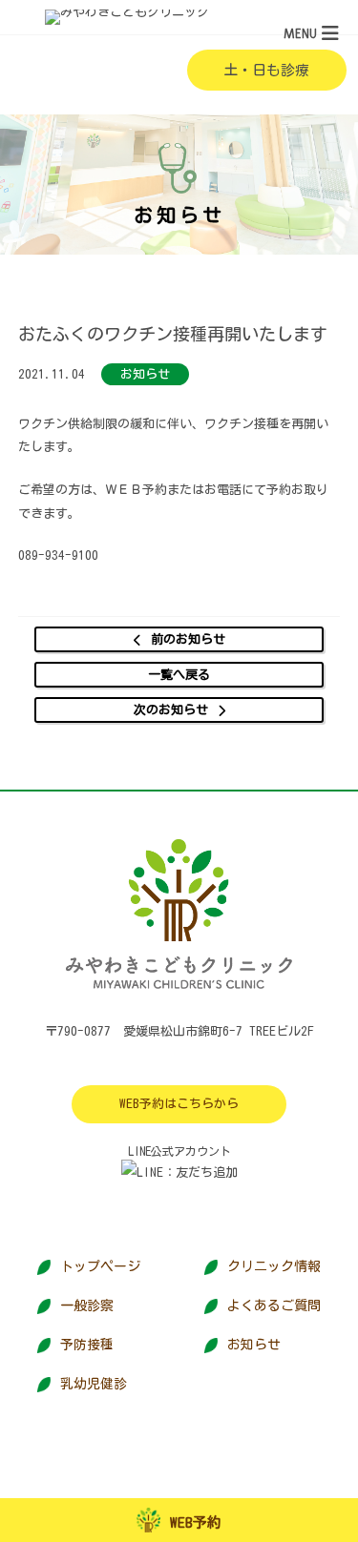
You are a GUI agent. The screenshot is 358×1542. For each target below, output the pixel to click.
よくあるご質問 (274, 1305)
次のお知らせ (171, 710)
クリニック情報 (274, 1266)
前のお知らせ (188, 639)
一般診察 (87, 1305)
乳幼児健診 (93, 1383)
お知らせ (254, 1344)
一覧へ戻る (179, 674)
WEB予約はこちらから (179, 1104)
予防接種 (87, 1344)
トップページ (100, 1266)
